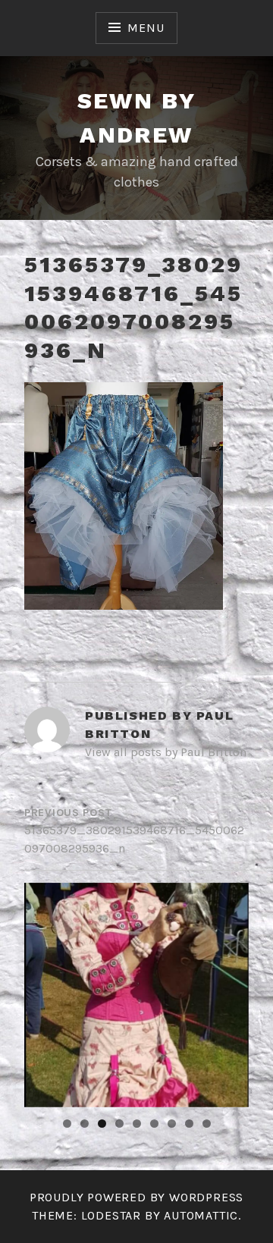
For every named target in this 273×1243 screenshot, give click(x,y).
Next (229, 991)
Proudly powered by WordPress (136, 1197)
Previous (43, 991)
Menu (145, 27)
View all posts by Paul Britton (165, 752)
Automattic (201, 1215)
